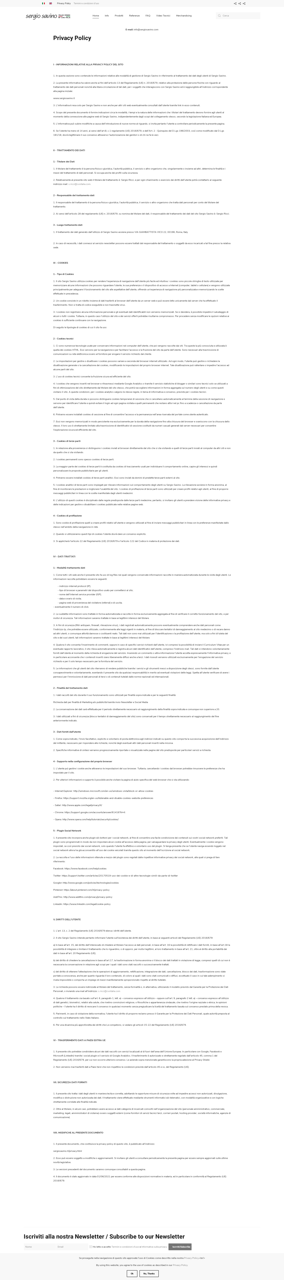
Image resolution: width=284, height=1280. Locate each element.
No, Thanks (149, 1273)
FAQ (148, 15)
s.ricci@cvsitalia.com (79, 184)
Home (96, 15)
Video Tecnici (163, 15)
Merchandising (184, 15)
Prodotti (119, 15)
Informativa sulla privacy (154, 1246)
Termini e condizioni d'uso (86, 3)
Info (107, 15)
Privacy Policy (64, 3)
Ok (132, 1273)
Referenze (134, 15)
